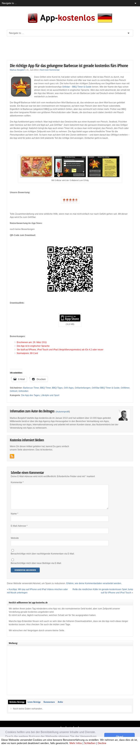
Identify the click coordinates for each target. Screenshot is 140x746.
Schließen (90, 743)
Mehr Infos (75, 743)
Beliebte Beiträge (17, 701)
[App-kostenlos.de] (70, 23)
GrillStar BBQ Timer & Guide (106, 388)
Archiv (60, 701)
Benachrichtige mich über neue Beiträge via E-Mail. (36, 563)
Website (15, 538)
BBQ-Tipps (57, 388)
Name (14, 513)
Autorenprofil (62, 411)
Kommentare (49, 701)
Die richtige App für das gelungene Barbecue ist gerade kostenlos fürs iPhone (69, 65)
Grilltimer (125, 388)
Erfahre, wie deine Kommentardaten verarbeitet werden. (94, 583)
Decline (102, 743)
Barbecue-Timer (31, 388)
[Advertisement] (73, 48)
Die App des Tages (30, 395)
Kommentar (17, 482)
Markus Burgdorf (17, 70)
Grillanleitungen (83, 388)
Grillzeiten (23, 391)
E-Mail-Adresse (19, 526)
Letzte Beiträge (34, 701)
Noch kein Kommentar (50, 70)
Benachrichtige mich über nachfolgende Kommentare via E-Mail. (43, 553)
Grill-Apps (69, 388)
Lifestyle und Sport (50, 395)
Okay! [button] (119, 736)
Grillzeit (13, 391)
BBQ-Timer (45, 388)
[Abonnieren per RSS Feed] (12, 456)
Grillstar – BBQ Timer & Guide (77, 86)
